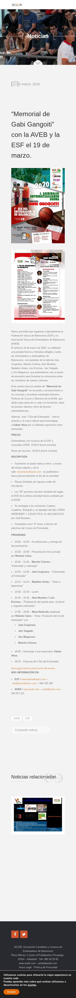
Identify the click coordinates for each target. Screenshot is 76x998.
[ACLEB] (16, 4)
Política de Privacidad (45, 967)
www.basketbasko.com (29, 471)
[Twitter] (23, 934)
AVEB (16, 718)
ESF (27, 718)
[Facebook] (15, 934)
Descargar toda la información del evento (33, 668)
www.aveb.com (31, 689)
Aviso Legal (25, 967)
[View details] (38, 815)
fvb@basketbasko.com (24, 683)
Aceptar (11, 992)
